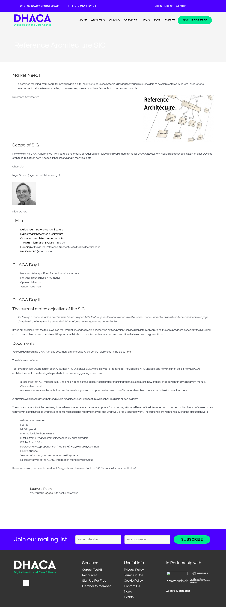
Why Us (114, 20)
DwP (157, 20)
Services (130, 20)
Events (170, 20)
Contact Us (132, 586)
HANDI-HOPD (28, 251)
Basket (168, 5)
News (146, 20)
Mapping (25, 247)
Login (158, 5)
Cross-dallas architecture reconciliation (42, 238)
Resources (89, 575)
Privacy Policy (134, 569)
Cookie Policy (133, 580)
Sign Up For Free (194, 20)
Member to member (96, 586)
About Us (98, 20)
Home (83, 20)
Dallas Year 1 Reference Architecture (41, 229)
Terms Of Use (133, 575)
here (128, 351)
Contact (181, 5)
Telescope (184, 591)
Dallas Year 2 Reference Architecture (41, 234)
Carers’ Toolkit (92, 569)
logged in (50, 493)
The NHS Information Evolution (37, 242)
